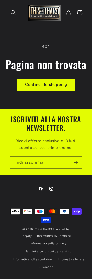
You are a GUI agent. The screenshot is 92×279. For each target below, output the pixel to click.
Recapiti (48, 267)
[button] (13, 12)
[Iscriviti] (76, 162)
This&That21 (43, 229)
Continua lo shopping (46, 84)
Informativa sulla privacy (48, 243)
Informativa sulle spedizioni (33, 259)
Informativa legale (71, 259)
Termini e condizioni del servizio (49, 251)
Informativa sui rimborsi (54, 235)
